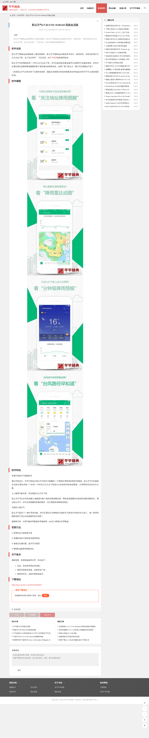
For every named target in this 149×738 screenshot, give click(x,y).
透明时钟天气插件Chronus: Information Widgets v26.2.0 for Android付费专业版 (42, 640)
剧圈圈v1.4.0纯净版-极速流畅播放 (118, 69)
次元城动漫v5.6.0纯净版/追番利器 (118, 42)
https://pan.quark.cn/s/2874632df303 (27, 585)
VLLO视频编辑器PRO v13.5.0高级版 (119, 73)
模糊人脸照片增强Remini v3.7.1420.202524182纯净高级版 (119, 79)
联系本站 (78, 700)
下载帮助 (103, 687)
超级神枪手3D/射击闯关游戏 (69, 636)
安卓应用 (101, 8)
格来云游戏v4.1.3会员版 (68, 633)
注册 (14, 2)
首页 (82, 8)
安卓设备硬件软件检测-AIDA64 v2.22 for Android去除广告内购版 (119, 100)
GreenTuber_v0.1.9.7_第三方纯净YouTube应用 (119, 32)
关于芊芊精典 (135, 8)
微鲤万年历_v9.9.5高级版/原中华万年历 (119, 66)
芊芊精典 (14, 6)
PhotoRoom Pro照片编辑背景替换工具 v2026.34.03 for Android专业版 (119, 86)
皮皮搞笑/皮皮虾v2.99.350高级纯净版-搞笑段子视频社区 (119, 56)
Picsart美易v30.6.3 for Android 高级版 (119, 83)
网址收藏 (112, 8)
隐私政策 (58, 692)
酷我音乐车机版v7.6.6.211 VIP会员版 (119, 36)
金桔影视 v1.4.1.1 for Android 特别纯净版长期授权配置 (79, 626)
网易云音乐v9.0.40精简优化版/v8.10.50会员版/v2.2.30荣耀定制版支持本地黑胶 (119, 39)
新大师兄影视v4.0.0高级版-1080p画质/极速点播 (119, 59)
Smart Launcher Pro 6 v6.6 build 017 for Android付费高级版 (119, 96)
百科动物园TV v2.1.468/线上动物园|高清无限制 (76, 630)
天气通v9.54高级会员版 (21, 626)
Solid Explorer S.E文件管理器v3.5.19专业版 (119, 103)
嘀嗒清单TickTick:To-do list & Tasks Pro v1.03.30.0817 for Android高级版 (119, 76)
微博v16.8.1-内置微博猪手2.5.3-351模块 (119, 93)
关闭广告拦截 (105, 692)
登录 (45, 595)
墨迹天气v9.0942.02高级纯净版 (24, 630)
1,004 (60, 30)
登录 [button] (7, 2)
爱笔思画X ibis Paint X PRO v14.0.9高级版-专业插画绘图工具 (119, 90)
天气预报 (32, 615)
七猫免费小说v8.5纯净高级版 (116, 46)
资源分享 (122, 8)
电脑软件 (90, 8)
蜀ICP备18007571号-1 (90, 700)
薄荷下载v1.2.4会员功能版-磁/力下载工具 (74, 640)
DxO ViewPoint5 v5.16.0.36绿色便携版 (119, 106)
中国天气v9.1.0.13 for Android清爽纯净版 (28, 636)
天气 (16, 615)
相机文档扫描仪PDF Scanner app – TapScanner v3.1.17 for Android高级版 (119, 49)
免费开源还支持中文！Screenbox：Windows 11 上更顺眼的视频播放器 (119, 26)
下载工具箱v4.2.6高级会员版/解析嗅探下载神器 (119, 29)
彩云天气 (47, 615)
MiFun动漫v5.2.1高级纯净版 (116, 53)
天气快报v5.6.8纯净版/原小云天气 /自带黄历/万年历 (32, 633)
